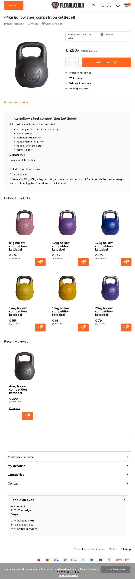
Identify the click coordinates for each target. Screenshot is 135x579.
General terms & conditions (89, 549)
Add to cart (40, 262)
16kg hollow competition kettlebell (61, 311)
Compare (32, 23)
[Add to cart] (27, 416)
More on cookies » (68, 575)
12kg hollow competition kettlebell (104, 246)
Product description (16, 102)
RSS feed (113, 549)
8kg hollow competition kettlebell (18, 246)
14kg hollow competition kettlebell (18, 311)
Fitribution (18, 23)
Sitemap (126, 549)
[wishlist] (118, 5)
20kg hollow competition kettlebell (104, 311)
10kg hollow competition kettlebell (61, 246)
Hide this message (115, 569)
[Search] (102, 5)
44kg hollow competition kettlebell (18, 389)
